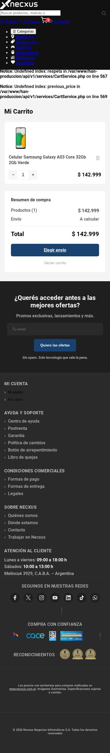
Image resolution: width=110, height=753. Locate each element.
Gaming (23, 47)
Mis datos (15, 399)
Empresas (25, 57)
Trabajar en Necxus (26, 537)
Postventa (17, 428)
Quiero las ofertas (55, 345)
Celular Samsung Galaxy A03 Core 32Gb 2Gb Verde (47, 160)
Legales (15, 493)
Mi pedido (15, 392)
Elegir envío (55, 250)
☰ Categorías (23, 31)
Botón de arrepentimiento (32, 450)
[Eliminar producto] (97, 158)
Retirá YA (24, 37)
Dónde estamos (23, 522)
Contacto (60, 21)
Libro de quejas (23, 457)
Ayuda (10, 21)
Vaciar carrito (55, 263)
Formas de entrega (26, 486)
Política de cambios (26, 442)
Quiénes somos (23, 515)
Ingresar (31, 21)
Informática (26, 52)
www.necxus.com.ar (22, 689)
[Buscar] (103, 13)
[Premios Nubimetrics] (77, 654)
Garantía (16, 435)
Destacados (26, 42)
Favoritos (24, 62)
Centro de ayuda (24, 421)
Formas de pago (23, 479)
